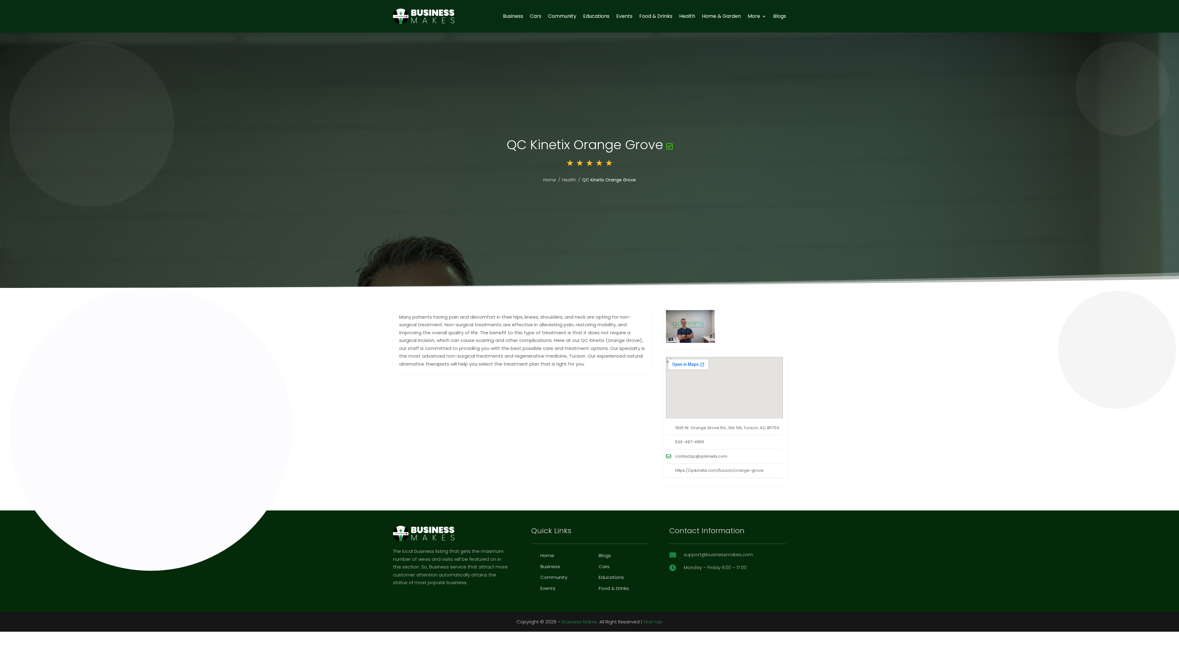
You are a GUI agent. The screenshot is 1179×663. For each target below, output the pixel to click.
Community (562, 16)
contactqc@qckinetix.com (701, 456)
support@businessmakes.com (718, 554)
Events (624, 16)
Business (513, 16)
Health (687, 16)
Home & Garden (721, 16)
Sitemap (653, 621)
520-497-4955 (689, 442)
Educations (596, 16)
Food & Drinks (655, 16)
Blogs (779, 16)
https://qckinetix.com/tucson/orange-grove (719, 470)
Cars (535, 16)
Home (549, 180)
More (754, 16)
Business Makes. (580, 621)
